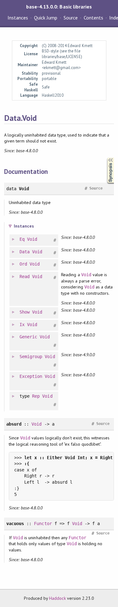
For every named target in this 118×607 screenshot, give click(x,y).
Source (71, 17)
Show (25, 311)
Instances (18, 17)
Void (32, 239)
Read (25, 276)
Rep (36, 396)
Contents (93, 17)
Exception (31, 376)
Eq (22, 239)
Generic (28, 336)
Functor (43, 523)
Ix (22, 324)
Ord (23, 263)
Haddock (57, 598)
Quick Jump (45, 17)
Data (25, 251)
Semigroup (31, 356)
